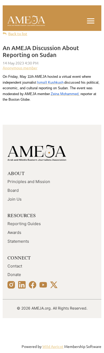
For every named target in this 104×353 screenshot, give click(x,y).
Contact (14, 266)
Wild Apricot (52, 346)
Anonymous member (20, 67)
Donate (14, 274)
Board (13, 190)
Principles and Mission (28, 181)
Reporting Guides (24, 223)
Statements (18, 241)
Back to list (17, 33)
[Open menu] (91, 21)
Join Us (14, 199)
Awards (14, 232)
